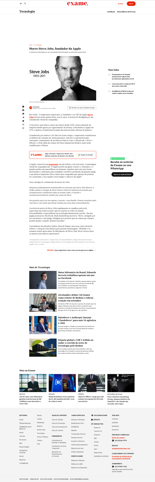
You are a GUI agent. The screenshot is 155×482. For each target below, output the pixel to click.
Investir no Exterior (78, 441)
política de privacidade (61, 479)
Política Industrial (77, 452)
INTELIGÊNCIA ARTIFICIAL (126, 12)
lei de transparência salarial (79, 479)
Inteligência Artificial (23, 451)
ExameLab (111, 12)
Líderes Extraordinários (79, 445)
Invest (21, 456)
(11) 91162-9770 (121, 440)
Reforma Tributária (78, 420)
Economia (22, 440)
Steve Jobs (39, 244)
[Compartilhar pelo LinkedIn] (23, 114)
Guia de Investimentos (59, 427)
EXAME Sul (75, 427)
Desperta (97, 435)
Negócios (22, 460)
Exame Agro (41, 430)
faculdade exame (100, 415)
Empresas (54, 240)
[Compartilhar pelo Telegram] (23, 117)
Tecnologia (27, 11)
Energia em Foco (77, 437)
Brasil (21, 432)
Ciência (39, 440)
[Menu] (20, 3)
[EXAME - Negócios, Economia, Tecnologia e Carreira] (77, 3)
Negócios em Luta (77, 448)
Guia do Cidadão (57, 420)
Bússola (74, 430)
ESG (20, 443)
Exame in (97, 427)
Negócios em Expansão (79, 467)
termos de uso (34, 479)
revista (97, 420)
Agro (95, 449)
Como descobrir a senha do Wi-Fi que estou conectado (123, 85)
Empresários (56, 242)
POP (38, 444)
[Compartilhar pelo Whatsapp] (23, 107)
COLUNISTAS (23, 463)
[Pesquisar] (25, 3)
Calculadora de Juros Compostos (59, 447)
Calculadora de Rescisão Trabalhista (59, 441)
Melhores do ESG (77, 464)
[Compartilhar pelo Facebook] (23, 110)
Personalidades (65, 240)
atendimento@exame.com (121, 448)
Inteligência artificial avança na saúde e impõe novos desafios (123, 92)
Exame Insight (24, 447)
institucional (23, 479)
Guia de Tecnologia (58, 423)
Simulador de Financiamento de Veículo (57, 454)
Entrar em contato (118, 438)
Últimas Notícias (25, 423)
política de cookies (46, 479)
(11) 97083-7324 (121, 466)
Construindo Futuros (78, 434)
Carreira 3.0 (98, 431)
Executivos (89, 242)
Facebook (115, 430)
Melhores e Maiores (77, 460)
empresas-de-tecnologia (39, 242)
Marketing (40, 422)
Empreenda (98, 452)
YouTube (115, 419)
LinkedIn (115, 422)
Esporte (39, 426)
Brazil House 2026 (77, 423)
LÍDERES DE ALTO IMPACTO (25, 428)
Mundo (39, 415)
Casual (39, 419)
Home (30, 45)
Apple (31, 244)
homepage (53, 164)
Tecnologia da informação (73, 242)
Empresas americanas (82, 240)
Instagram (115, 426)
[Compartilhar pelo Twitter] (23, 121)
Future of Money (42, 437)
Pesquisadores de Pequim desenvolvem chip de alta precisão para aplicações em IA (123, 77)
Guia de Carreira (57, 430)
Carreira (22, 436)
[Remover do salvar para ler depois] (23, 128)
